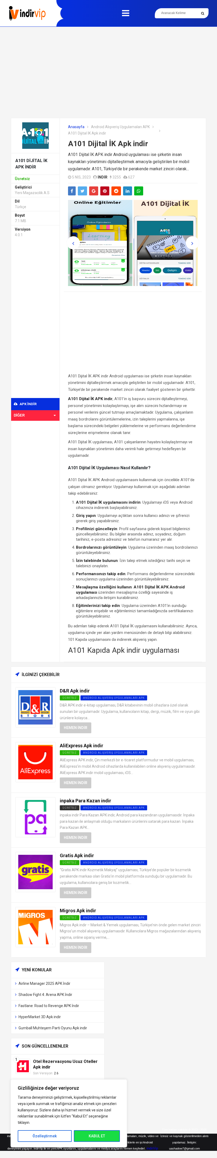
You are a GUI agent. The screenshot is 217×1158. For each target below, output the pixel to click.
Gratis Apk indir (77, 855)
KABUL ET (97, 1136)
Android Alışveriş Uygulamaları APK (120, 127)
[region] (69, 1113)
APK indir (28, 404)
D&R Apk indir (75, 691)
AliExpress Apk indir (81, 745)
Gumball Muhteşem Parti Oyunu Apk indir (53, 1028)
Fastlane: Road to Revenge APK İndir (49, 1006)
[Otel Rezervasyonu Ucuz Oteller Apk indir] (23, 1065)
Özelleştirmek (45, 1136)
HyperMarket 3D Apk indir (40, 1017)
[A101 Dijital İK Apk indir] (35, 135)
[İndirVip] (27, 13)
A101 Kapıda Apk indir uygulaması (123, 650)
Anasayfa (76, 127)
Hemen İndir (75, 728)
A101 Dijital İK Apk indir (108, 143)
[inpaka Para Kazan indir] (35, 816)
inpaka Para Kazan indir (85, 800)
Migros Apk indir (78, 910)
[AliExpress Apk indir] (35, 761)
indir (102, 177)
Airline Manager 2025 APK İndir (44, 983)
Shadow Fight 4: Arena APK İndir (45, 994)
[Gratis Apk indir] (35, 871)
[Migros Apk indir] (35, 926)
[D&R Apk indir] (35, 706)
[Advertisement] (108, 72)
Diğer (19, 415)
